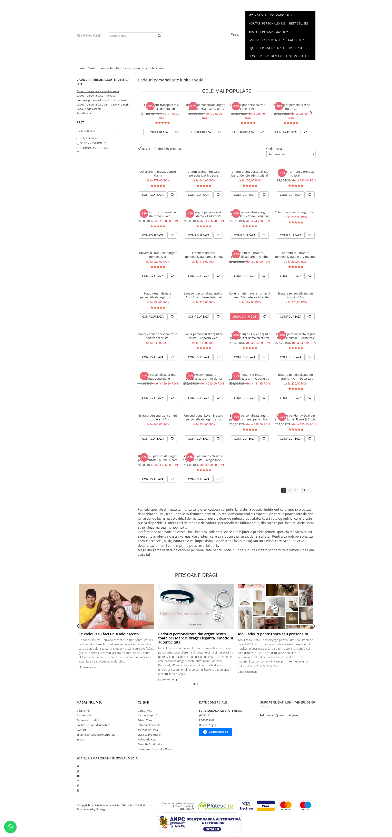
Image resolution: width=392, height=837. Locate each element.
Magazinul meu (89, 702)
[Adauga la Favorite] (176, 132)
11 (303, 490)
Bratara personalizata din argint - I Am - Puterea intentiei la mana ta (295, 376)
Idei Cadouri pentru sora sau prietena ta (273, 633)
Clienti (143, 702)
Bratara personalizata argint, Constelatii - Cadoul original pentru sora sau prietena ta (249, 214)
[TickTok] (78, 785)
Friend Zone (145, 720)
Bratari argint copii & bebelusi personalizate (103, 100)
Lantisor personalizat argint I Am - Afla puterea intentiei (203, 295)
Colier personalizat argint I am (295, 212)
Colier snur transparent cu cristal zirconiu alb (162, 107)
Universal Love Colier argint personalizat (158, 255)
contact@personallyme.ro (283, 715)
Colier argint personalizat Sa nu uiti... (291, 107)
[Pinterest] (78, 771)
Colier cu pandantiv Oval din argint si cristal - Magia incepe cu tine (203, 458)
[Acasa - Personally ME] (89, 35)
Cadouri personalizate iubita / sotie (98, 91)
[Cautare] (159, 35)
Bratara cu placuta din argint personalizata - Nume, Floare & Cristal (158, 458)
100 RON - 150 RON (92, 148)
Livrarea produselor (150, 734)
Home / (82, 68)
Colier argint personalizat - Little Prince (248, 107)
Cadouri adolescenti (89, 109)
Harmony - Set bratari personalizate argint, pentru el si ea (250, 376)
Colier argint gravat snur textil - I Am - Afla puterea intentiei (249, 295)
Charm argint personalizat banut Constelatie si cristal (249, 173)
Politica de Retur (148, 739)
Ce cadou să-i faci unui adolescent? (109, 633)
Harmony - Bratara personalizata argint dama (204, 376)
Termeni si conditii (88, 720)
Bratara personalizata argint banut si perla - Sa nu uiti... (205, 107)
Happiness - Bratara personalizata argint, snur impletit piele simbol (158, 295)
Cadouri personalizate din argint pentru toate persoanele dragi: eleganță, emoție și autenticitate (195, 638)
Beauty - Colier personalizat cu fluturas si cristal (158, 336)
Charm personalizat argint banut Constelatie (158, 376)
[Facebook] (78, 766)
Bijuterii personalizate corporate (96, 734)
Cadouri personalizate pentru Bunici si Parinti (104, 104)
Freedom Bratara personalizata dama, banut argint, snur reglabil (203, 255)
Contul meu (145, 711)
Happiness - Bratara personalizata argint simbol (249, 255)
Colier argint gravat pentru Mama (157, 173)
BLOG (80, 739)
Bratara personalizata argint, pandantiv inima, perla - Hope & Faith (249, 417)
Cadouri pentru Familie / (105, 68)
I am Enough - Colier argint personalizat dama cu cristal (249, 336)
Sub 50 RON (87, 138)
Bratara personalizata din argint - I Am (295, 295)
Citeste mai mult (88, 667)
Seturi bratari (84, 113)
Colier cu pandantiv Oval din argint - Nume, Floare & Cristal (295, 417)
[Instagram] (78, 790)
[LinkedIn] (78, 781)
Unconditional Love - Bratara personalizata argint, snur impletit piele (203, 417)
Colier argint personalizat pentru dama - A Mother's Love (203, 214)
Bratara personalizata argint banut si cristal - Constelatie (295, 336)
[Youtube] (78, 776)
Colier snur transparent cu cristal (295, 173)
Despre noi (83, 711)
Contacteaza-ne (218, 731)
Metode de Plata (148, 730)
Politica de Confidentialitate (93, 725)
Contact (81, 730)
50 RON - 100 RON (91, 143)
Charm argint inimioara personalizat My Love (204, 173)
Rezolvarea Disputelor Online (155, 749)
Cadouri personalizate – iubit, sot (96, 95)
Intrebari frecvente (149, 725)
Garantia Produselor (150, 744)
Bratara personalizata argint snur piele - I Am (157, 417)
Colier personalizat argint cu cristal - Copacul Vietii (203, 336)
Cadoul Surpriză (147, 715)
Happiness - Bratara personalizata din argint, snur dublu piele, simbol (295, 255)
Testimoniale (84, 715)
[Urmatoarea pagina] (309, 490)
